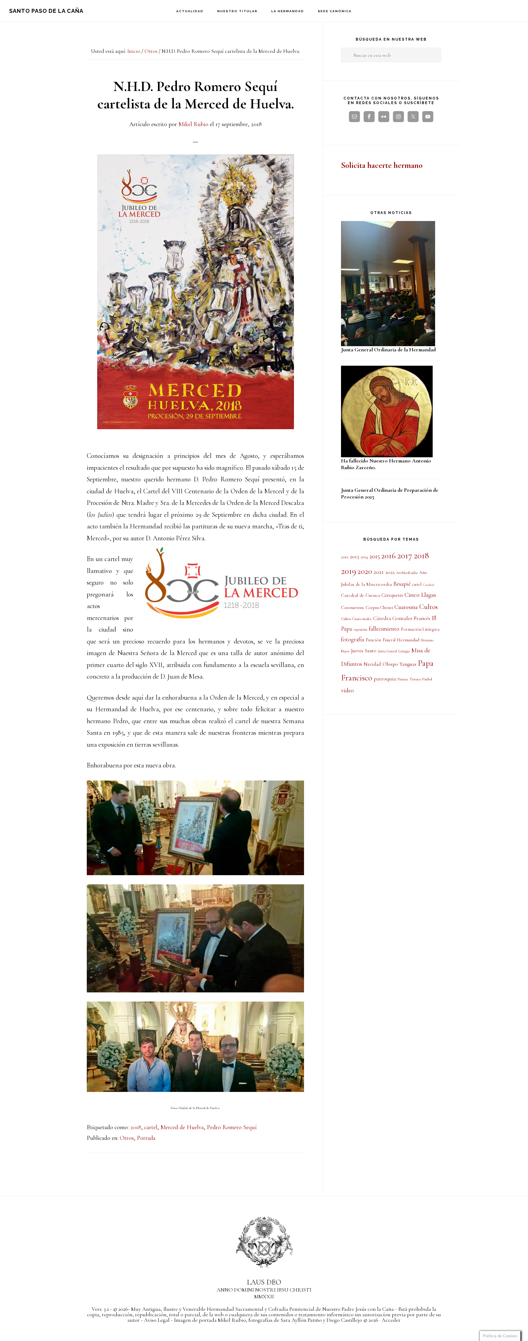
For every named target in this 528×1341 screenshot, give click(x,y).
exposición (360, 629)
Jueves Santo (363, 651)
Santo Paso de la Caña (46, 11)
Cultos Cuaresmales (356, 618)
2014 (364, 557)
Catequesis (392, 595)
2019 (348, 571)
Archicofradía (406, 572)
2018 (135, 1127)
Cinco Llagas (420, 595)
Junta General (387, 651)
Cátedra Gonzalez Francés (401, 618)
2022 (389, 572)
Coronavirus (352, 607)
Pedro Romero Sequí (232, 1127)
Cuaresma (406, 607)
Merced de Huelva (182, 1127)
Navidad (372, 664)
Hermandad (408, 640)
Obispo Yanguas (399, 664)
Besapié (402, 584)
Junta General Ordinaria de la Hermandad (388, 349)
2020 (365, 571)
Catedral (428, 585)
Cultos (428, 607)
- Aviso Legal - (157, 1320)
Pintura (403, 679)
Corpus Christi (379, 607)
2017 (404, 555)
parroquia (385, 678)
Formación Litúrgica (420, 629)
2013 (354, 556)
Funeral (389, 640)
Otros (127, 1138)
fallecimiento (384, 628)
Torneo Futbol (420, 679)
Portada (146, 1138)
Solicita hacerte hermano (382, 165)
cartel (150, 1127)
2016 (388, 556)
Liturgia (404, 651)
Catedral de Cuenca (360, 595)
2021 (379, 572)
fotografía (352, 639)
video (347, 690)
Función (373, 640)
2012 (344, 557)
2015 (374, 556)
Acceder (391, 1320)
